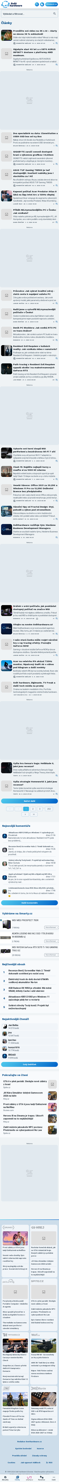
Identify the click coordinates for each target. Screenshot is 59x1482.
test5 (15, 775)
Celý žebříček (29, 1064)
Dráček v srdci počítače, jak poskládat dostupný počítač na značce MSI (34, 607)
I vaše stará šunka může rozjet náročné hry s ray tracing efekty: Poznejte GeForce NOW (35, 643)
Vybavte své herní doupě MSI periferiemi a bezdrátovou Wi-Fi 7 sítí (34, 450)
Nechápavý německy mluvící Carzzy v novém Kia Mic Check (14, 1357)
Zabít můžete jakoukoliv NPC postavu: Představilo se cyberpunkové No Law (23, 1128)
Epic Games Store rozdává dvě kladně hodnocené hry (42, 1321)
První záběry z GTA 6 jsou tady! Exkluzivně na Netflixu (25, 1106)
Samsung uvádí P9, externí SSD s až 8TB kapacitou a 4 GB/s (42, 1411)
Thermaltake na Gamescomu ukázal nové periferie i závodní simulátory (14, 1325)
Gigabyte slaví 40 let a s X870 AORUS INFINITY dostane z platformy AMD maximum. (34, 52)
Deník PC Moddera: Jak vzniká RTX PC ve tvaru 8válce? (34, 329)
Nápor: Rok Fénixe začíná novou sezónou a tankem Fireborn (41, 1373)
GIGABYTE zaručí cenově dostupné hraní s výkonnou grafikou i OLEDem (33, 153)
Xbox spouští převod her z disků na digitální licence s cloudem (14, 1315)
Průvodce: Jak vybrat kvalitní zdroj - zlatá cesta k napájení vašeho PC (33, 292)
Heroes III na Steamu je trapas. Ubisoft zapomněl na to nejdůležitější (23, 1117)
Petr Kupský (18, 519)
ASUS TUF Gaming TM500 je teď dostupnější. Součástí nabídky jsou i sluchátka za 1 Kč (33, 173)
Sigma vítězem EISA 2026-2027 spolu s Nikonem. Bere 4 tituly (43, 1422)
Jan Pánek (17, 380)
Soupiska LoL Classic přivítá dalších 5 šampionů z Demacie (14, 1368)
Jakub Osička (18, 303)
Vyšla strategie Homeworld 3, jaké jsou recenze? (35, 783)
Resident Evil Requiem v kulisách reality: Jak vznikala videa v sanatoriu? (35, 347)
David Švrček (18, 222)
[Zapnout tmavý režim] (42, 4)
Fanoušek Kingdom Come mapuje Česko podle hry (13, 1409)
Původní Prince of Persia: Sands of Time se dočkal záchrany (14, 1419)
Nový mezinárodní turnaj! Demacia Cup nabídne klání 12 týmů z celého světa (15, 1379)
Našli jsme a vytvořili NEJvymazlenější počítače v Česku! (34, 311)
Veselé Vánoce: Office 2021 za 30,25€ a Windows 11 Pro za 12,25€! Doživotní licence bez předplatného (35, 488)
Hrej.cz (6, 1099)
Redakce (16, 340)
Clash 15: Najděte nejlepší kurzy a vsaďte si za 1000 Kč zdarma (32, 468)
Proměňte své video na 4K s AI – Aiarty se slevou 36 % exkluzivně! (35, 32)
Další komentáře (30, 903)
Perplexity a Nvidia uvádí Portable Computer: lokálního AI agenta (15, 1304)
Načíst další (29, 801)
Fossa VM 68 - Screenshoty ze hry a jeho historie (42, 1356)
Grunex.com (8, 1110)
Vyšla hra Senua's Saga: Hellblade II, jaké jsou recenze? (33, 765)
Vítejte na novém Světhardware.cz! (33, 624)
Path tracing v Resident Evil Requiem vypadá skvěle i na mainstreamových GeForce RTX (34, 367)
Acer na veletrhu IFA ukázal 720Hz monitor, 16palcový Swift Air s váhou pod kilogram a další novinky (33, 664)
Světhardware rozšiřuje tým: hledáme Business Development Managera (34, 526)
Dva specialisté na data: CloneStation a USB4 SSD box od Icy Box (35, 135)
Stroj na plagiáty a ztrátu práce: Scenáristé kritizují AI (15, 1267)
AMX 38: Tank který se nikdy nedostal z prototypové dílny (43, 1364)
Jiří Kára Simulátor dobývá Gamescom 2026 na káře (23, 1094)
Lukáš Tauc (18, 204)
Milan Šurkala (19, 145)
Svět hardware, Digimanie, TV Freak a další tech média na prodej (34, 684)
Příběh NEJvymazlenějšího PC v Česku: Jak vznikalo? (34, 211)
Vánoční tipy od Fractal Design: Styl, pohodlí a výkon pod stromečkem (33, 508)
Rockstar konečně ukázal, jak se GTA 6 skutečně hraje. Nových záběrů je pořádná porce (43, 1251)
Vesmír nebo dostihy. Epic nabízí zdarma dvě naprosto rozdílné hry (14, 1258)
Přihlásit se (51, 4)
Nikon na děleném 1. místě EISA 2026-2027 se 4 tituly (42, 1431)
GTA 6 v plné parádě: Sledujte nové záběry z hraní (25, 1083)
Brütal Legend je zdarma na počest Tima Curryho (14, 1428)
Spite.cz (6, 1087)
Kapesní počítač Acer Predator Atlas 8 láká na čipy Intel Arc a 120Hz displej (35, 193)
